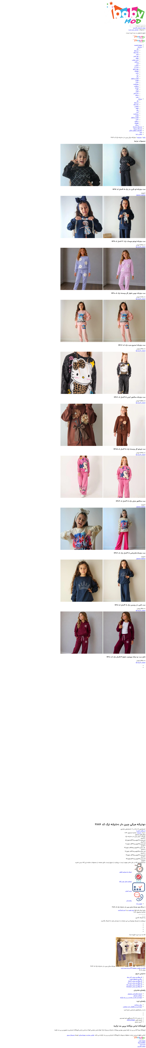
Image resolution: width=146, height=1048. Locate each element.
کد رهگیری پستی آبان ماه (134, 977)
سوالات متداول (137, 996)
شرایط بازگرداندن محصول (135, 994)
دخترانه (139, 137)
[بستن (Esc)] (144, 914)
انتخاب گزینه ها (140, 247)
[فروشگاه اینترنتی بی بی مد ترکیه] (124, 24)
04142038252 (131, 1020)
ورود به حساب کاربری (139, 28)
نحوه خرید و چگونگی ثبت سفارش (132, 1007)
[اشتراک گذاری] (143, 914)
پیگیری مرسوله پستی (136, 979)
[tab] (74, 904)
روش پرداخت (138, 1005)
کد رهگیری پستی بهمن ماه (134, 985)
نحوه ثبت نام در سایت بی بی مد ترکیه (131, 998)
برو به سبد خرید (125, 968)
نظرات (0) (139, 904)
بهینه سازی (82, 1035)
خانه (144, 137)
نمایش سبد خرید (133, 30)
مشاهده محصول (140, 195)
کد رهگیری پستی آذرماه (135, 981)
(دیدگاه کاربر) (140, 831)
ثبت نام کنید (122, 910)
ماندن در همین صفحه (137, 968)
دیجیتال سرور (71, 1035)
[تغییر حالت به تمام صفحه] (141, 914)
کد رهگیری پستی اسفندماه (134, 987)
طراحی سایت (90, 1035)
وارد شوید (131, 910)
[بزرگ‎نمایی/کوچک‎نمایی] (139, 914)
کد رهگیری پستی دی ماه (135, 983)
